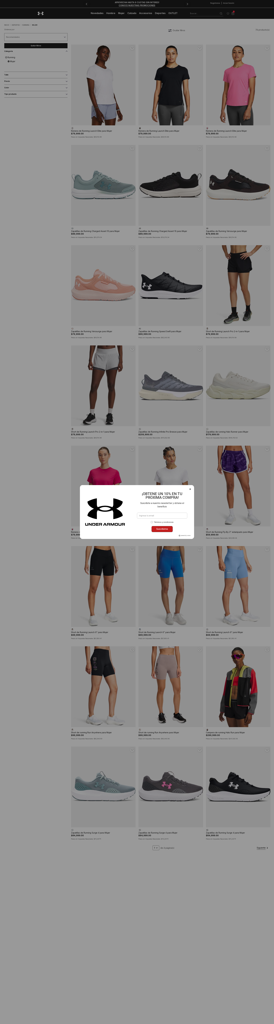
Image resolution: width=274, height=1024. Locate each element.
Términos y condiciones (164, 522)
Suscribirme (162, 529)
